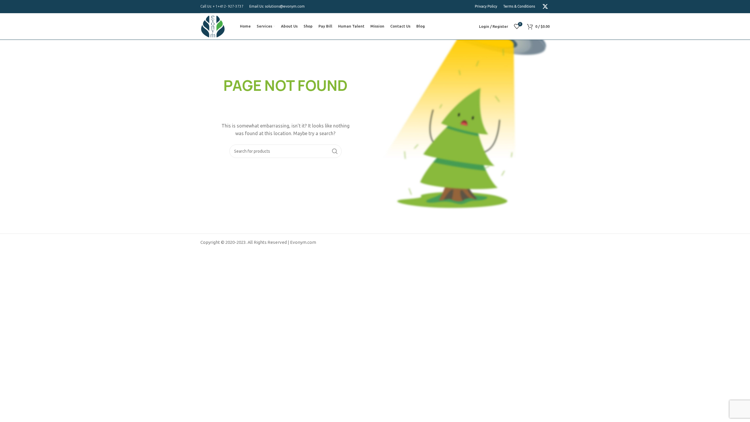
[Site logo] (212, 25)
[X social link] (545, 6)
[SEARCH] (335, 151)
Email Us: (257, 6)
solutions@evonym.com (285, 6)
